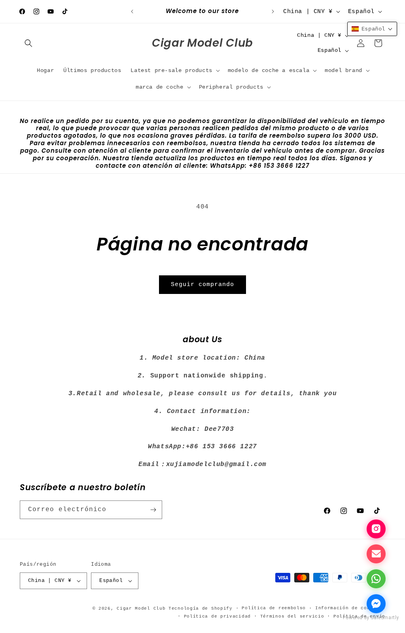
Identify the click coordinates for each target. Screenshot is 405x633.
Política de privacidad (217, 616)
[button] (28, 43)
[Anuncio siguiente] (273, 11)
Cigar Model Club (141, 608)
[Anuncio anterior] (132, 11)
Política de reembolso (274, 608)
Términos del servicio (292, 616)
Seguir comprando (202, 284)
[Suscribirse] (153, 509)
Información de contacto (350, 608)
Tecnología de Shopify (200, 608)
